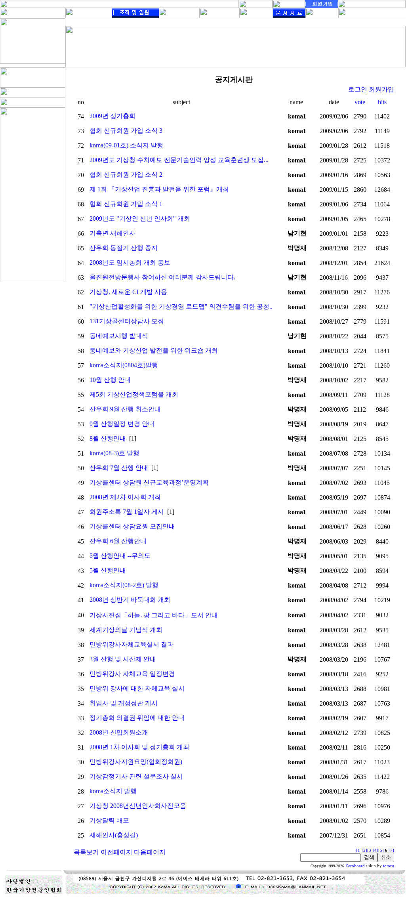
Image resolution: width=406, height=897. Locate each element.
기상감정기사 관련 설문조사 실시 (136, 776)
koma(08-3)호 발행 (114, 453)
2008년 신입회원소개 (119, 732)
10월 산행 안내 (110, 379)
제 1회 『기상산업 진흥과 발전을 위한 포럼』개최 (159, 189)
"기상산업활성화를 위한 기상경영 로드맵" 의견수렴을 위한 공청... (182, 306)
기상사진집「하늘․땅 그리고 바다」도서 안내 (154, 615)
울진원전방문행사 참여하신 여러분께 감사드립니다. (162, 277)
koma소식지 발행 (113, 791)
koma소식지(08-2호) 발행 (124, 585)
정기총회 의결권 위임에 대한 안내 (137, 717)
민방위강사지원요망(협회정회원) (136, 761)
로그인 (357, 89)
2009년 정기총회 (112, 116)
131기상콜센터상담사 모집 (127, 321)
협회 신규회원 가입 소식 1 (126, 203)
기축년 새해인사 (112, 233)
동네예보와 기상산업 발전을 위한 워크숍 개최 (154, 350)
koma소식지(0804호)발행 (124, 365)
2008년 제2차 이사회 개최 (125, 497)
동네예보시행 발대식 (119, 335)
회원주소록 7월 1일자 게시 (127, 511)
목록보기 (86, 852)
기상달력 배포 (109, 820)
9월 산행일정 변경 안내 (122, 423)
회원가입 (381, 89)
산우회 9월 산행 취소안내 (125, 409)
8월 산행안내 (108, 438)
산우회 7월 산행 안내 (119, 467)
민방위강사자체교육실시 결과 (131, 644)
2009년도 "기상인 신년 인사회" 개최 (140, 218)
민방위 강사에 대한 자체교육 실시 (137, 688)
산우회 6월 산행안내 (118, 541)
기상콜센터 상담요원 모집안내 (132, 526)
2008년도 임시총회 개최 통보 (130, 262)
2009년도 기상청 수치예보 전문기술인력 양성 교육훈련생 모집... (179, 159)
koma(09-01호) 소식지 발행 (126, 145)
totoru (388, 866)
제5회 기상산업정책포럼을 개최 (134, 394)
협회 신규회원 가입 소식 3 (126, 130)
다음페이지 (150, 852)
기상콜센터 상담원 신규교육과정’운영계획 (149, 482)
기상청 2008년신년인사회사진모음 (138, 805)
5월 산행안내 (108, 570)
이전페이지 (116, 852)
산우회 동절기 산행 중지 (124, 247)
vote (360, 102)
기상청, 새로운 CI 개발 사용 (128, 291)
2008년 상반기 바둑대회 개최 (130, 599)
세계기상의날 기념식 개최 (126, 629)
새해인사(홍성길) (114, 835)
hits (382, 102)
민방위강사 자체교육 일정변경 (132, 673)
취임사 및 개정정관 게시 (124, 703)
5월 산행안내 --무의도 (120, 555)
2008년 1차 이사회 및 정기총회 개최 (139, 747)
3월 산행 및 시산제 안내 (123, 659)
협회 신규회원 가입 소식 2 (126, 174)
